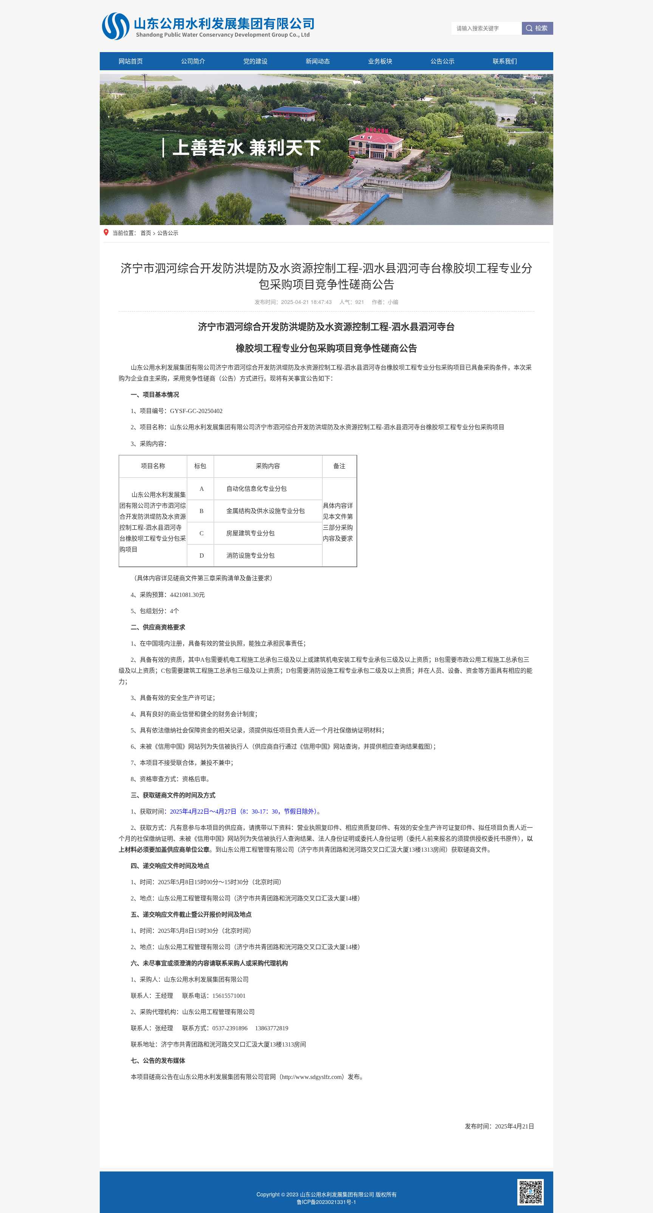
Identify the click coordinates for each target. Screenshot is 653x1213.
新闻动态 (318, 61)
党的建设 (255, 61)
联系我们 (505, 61)
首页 (146, 232)
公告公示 (442, 61)
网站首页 (131, 61)
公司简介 (193, 61)
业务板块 (380, 61)
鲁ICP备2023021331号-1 (326, 1201)
